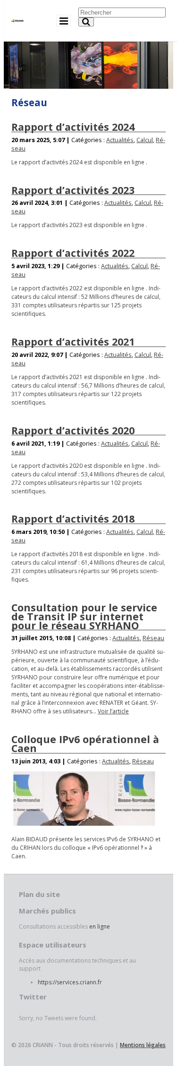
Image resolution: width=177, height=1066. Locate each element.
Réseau (153, 638)
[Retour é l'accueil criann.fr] (17, 17)
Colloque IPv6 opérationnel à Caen (85, 743)
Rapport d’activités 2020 (73, 430)
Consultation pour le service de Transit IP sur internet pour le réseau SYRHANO (84, 616)
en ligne (99, 926)
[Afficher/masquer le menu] (63, 20)
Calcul (144, 139)
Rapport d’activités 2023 (73, 190)
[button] (86, 21)
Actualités (120, 139)
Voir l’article (113, 711)
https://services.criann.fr (70, 982)
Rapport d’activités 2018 (73, 518)
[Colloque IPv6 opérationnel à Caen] (83, 798)
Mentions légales (143, 1045)
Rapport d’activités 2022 (73, 253)
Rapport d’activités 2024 (73, 127)
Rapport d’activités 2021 (73, 341)
